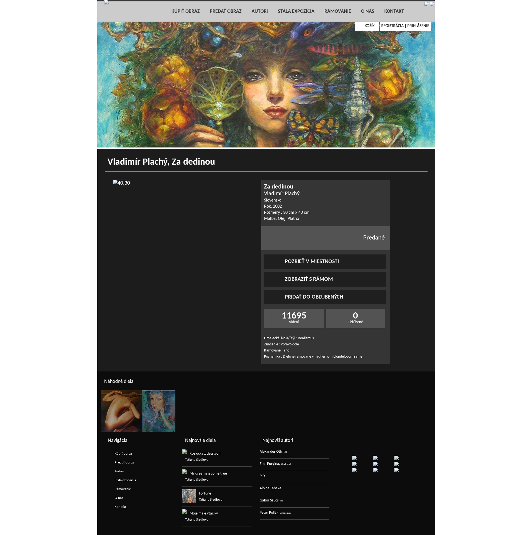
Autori (260, 11)
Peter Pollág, (275, 513)
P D (262, 476)
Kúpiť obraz (186, 11)
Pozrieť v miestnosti (312, 261)
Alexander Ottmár (274, 452)
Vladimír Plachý (137, 162)
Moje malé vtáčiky (204, 513)
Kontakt (394, 11)
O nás (367, 11)
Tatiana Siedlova (196, 460)
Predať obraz (226, 11)
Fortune (205, 493)
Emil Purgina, (275, 464)
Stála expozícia (296, 11)
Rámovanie (337, 11)
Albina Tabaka (270, 488)
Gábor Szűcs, (271, 500)
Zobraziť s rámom (309, 279)
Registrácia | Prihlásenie (405, 26)
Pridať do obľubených (314, 297)
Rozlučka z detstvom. (206, 454)
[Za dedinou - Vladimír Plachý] (121, 183)
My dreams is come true (208, 474)
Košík (370, 26)
